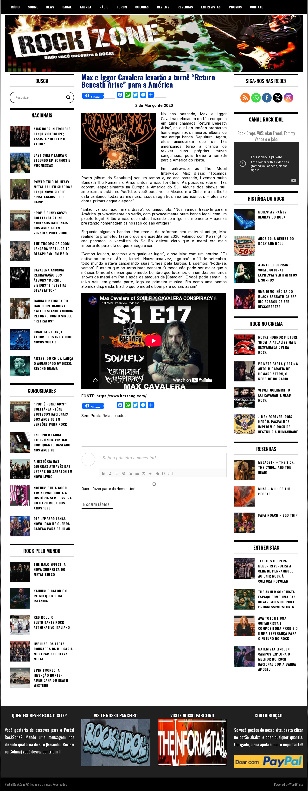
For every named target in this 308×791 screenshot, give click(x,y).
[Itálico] (110, 473)
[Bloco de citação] (144, 473)
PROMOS (235, 6)
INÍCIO (15, 6)
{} (163, 473)
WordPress (296, 784)
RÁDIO (104, 6)
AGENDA (85, 6)
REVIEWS (163, 6)
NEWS (50, 6)
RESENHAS (185, 6)
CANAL (67, 6)
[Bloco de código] (150, 473)
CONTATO (256, 6)
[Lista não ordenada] (137, 473)
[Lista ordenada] (130, 473)
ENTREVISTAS (211, 6)
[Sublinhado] (117, 473)
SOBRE (33, 6)
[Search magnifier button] (68, 97)
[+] (170, 473)
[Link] (157, 473)
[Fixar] (123, 473)
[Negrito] (103, 473)
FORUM (122, 6)
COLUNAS (142, 6)
